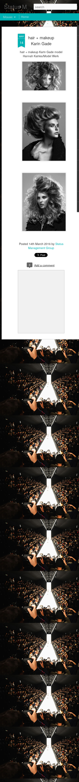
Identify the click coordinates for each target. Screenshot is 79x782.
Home (25, 17)
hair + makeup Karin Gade (41, 40)
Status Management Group (45, 246)
